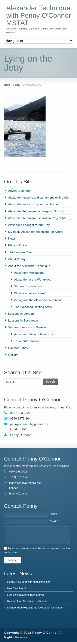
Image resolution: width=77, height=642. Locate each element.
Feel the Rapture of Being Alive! (25, 594)
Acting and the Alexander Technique (38, 300)
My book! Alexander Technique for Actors (35, 231)
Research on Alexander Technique (27, 601)
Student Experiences (28, 286)
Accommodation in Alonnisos (33, 334)
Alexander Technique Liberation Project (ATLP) (39, 218)
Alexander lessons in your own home (33, 204)
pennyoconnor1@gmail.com (29, 424)
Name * (54, 513)
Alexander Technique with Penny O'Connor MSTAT (38, 15)
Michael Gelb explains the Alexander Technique (35, 607)
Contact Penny (18, 348)
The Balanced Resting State (33, 307)
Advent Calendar (19, 190)
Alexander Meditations (29, 272)
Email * (54, 521)
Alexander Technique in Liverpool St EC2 (35, 211)
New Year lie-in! (16, 588)
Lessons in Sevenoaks (23, 320)
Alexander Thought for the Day (29, 225)
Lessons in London (21, 313)
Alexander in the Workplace (32, 279)
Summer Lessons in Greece (27, 327)
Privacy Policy (17, 245)
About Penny (16, 259)
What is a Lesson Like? (30, 293)
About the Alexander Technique (29, 266)
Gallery (13, 354)
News (12, 238)
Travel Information (26, 341)
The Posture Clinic (20, 252)
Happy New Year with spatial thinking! (29, 582)
